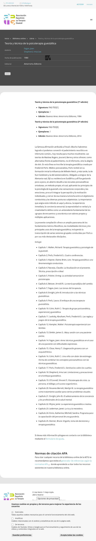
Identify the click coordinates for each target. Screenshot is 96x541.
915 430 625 (9, 3)
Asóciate (89, 4)
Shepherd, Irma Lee (32, 51)
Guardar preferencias (22, 535)
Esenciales (19, 512)
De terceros (19, 524)
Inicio (7, 38)
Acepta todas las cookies (72, 535)
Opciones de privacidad (48, 498)
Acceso (80, 4)
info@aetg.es (26, 3)
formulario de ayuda (55, 439)
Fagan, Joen (29, 48)
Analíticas (19, 518)
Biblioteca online (19, 38)
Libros (32, 38)
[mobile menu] (91, 19)
